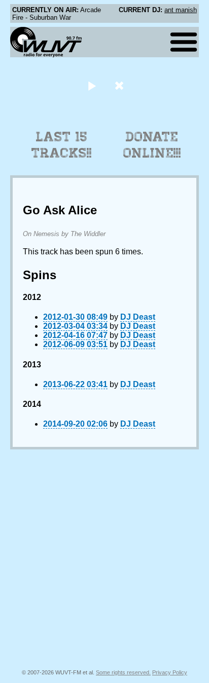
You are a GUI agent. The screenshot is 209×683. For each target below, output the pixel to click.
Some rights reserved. (123, 672)
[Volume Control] (120, 85)
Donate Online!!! (152, 145)
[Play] (91, 85)
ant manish (180, 10)
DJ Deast (137, 317)
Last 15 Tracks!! (61, 145)
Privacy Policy (169, 672)
